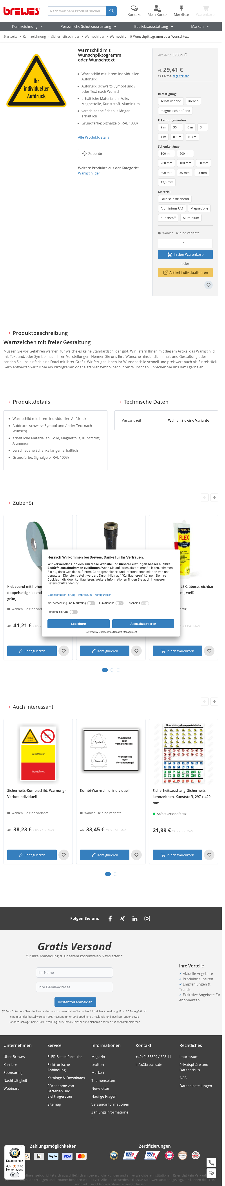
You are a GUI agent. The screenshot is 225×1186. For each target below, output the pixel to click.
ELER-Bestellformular (64, 1056)
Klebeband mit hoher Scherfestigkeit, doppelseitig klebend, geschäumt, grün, (38, 592)
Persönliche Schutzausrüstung (86, 26)
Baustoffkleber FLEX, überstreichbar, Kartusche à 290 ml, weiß (183, 589)
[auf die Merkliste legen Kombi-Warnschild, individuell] (136, 855)
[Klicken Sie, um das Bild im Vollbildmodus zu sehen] (36, 81)
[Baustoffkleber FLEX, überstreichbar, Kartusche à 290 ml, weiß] (183, 550)
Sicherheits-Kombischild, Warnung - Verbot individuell (36, 793)
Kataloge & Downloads (66, 1077)
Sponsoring (13, 1072)
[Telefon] (211, 1162)
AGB (183, 1077)
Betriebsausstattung (151, 26)
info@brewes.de (149, 1064)
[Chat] (211, 1173)
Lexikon (97, 1064)
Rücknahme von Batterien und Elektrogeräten (60, 1091)
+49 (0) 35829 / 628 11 (153, 1056)
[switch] (14, 1174)
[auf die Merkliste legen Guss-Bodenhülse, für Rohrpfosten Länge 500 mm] (136, 651)
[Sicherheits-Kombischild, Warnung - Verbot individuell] (38, 754)
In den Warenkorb (180, 651)
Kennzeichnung (25, 26)
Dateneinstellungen (196, 1085)
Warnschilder (95, 36)
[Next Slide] (214, 497)
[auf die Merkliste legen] (208, 285)
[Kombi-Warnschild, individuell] (111, 754)
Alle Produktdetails (93, 137)
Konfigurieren (35, 651)
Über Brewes (14, 1056)
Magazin (98, 1056)
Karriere (10, 1064)
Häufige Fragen (103, 1096)
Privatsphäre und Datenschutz (194, 1067)
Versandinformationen (110, 1104)
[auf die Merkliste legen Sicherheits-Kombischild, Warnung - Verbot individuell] (63, 855)
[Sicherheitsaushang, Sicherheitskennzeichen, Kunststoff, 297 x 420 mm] (183, 754)
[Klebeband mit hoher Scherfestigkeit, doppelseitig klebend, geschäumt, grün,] (38, 550)
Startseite (11, 36)
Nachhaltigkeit (15, 1080)
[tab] (105, 670)
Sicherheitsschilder (65, 36)
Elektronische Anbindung (58, 1067)
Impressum (189, 1056)
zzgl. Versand (181, 76)
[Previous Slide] (205, 497)
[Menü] (22, 1148)
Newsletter (100, 1088)
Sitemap (54, 1104)
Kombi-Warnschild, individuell (104, 790)
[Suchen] (111, 11)
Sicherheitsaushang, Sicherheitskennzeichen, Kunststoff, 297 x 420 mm (181, 796)
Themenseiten (103, 1080)
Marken (197, 26)
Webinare (12, 1088)
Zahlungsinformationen (109, 1115)
